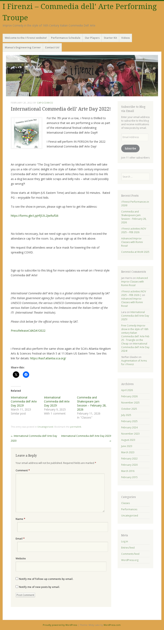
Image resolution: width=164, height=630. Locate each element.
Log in (124, 541)
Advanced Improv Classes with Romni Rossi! (132, 242)
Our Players (92, 38)
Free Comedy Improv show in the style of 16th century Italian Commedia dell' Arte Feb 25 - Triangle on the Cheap (135, 334)
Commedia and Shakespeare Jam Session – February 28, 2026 (91, 403)
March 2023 (127, 452)
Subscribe (130, 148)
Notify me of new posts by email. (39, 587)
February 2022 (129, 458)
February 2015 (129, 477)
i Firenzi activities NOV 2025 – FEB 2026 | (133, 293)
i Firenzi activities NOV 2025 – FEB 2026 (133, 230)
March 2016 (127, 471)
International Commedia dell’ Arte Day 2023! (24, 401)
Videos (125, 38)
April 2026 (127, 390)
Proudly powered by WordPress (60, 624)
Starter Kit (110, 38)
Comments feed (130, 554)
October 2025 (129, 409)
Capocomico (45, 102)
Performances (129, 509)
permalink (75, 426)
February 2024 (129, 427)
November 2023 (130, 433)
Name (20, 519)
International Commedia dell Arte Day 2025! (57, 401)
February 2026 (129, 396)
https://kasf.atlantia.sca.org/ (48, 358)
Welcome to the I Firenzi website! (26, 38)
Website (21, 558)
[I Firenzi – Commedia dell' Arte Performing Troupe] (82, 75)
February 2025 (129, 421)
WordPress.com (112, 624)
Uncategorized (45, 426)
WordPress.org (129, 560)
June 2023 (126, 446)
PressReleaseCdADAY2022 (28, 330)
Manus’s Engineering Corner (23, 47)
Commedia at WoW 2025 (135, 252)
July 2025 (126, 415)
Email (20, 538)
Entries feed (128, 547)
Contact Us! (52, 47)
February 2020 (129, 464)
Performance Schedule (65, 38)
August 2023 (128, 440)
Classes (125, 503)
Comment (23, 470)
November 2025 (130, 402)
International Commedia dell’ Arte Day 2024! (135, 347)
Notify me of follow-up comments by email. (46, 579)
